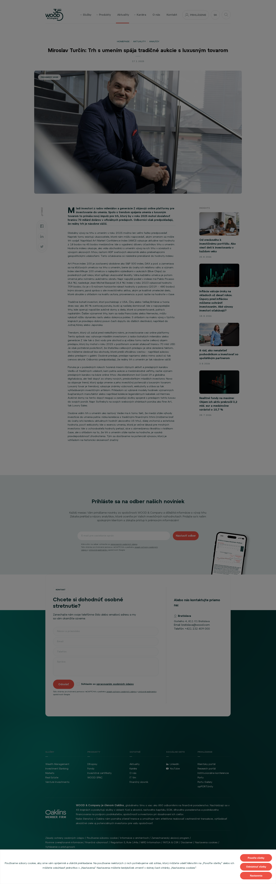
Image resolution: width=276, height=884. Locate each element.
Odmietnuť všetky (256, 866)
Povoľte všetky (256, 858)
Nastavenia (256, 875)
